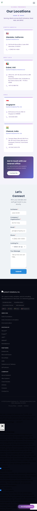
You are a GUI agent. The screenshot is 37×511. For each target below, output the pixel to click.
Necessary (6, 468)
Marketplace (6, 343)
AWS (3, 361)
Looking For (14, 243)
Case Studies (6, 381)
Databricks (5, 351)
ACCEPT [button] (19, 422)
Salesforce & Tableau (8, 364)
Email (12, 227)
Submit (18, 271)
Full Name (14, 209)
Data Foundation (7, 316)
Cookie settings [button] (8, 422)
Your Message (15, 251)
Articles (4, 385)
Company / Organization (15, 218)
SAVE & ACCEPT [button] (6, 510)
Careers (4, 388)
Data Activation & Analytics (10, 320)
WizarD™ (4, 331)
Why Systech (6, 378)
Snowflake (5, 358)
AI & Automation (7, 323)
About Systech (6, 375)
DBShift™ (4, 340)
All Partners (5, 367)
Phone (13, 235)
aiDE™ (3, 337)
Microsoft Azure (6, 354)
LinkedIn (20, 406)
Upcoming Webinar (27, 506)
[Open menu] (34, 2)
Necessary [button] (4, 466)
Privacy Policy (12, 406)
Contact (26, 406)
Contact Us (13, 173)
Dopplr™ (4, 334)
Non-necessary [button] (6, 488)
